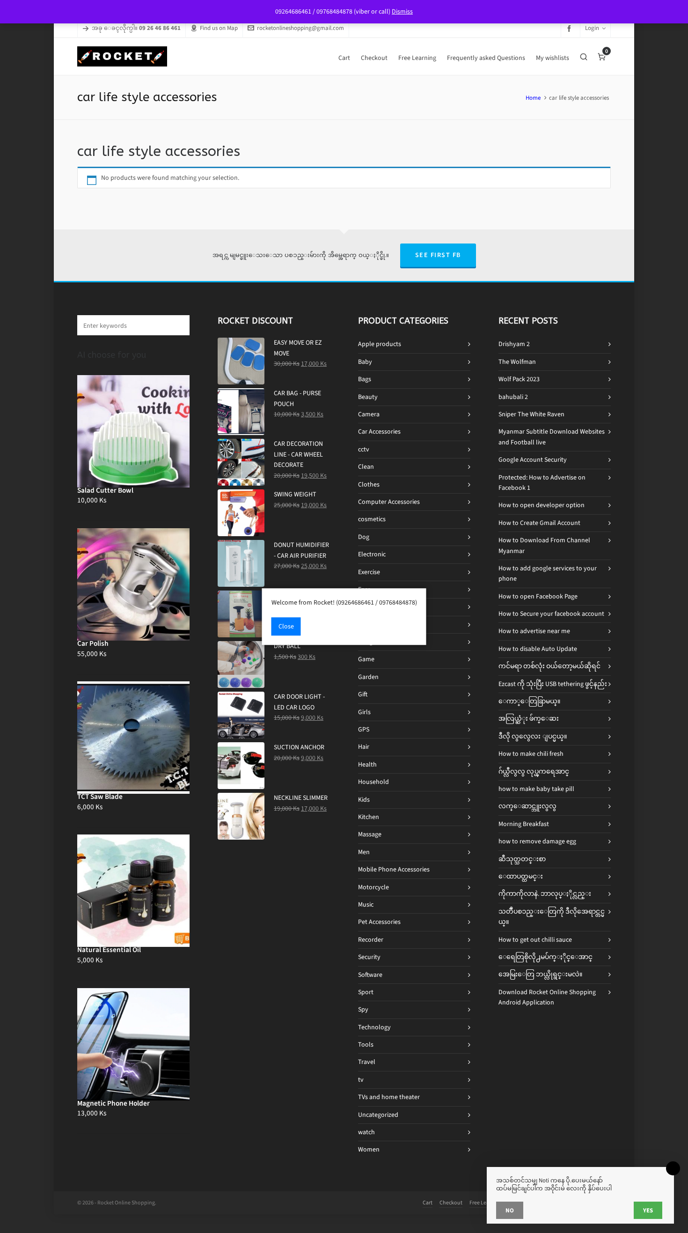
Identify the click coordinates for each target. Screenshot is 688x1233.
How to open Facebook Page (538, 596)
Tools (365, 1044)
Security (369, 956)
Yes (648, 1210)
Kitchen (368, 816)
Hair (363, 746)
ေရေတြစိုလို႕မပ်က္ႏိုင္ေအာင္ (545, 956)
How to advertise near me (534, 631)
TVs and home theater (389, 1097)
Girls (364, 712)
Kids (364, 799)
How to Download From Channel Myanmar (544, 545)
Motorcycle (373, 887)
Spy (363, 1009)
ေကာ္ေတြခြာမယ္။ (529, 701)
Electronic (372, 554)
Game (366, 659)
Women (369, 1149)
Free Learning (485, 1202)
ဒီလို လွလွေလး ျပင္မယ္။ (532, 736)
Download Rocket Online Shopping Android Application (547, 997)
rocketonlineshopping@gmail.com (300, 28)
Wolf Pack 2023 (519, 379)
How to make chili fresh (531, 753)
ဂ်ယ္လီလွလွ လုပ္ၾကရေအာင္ (533, 771)
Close (286, 626)
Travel (366, 1061)
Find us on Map (219, 28)
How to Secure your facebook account (551, 613)
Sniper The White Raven (531, 414)
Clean (366, 466)
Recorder (370, 939)
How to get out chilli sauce (535, 939)
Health (367, 764)
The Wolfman (517, 361)
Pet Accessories (379, 921)
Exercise (369, 572)
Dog (363, 536)
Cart (427, 1202)
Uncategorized (378, 1114)
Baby (365, 361)
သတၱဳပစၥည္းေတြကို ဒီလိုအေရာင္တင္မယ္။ (551, 916)
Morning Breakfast (523, 824)
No (509, 1210)
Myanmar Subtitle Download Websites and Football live (551, 436)
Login (592, 28)
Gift (362, 694)
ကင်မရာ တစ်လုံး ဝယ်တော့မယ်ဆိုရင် (549, 666)
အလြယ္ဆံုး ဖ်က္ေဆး (528, 718)
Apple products (379, 344)
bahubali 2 (513, 396)
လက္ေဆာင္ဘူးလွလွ (527, 806)
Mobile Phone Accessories (394, 869)
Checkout (450, 1202)
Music (365, 904)
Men (364, 852)
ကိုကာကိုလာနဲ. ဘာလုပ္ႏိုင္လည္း (544, 893)
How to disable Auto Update (537, 648)
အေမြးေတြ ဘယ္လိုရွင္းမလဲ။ (540, 974)
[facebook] (570, 28)
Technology (374, 1027)
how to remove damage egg (537, 841)
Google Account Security (532, 459)
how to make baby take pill (536, 788)
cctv (363, 449)
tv (361, 1079)
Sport (365, 992)
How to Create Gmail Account (539, 522)
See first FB (438, 255)
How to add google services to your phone (547, 573)
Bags (364, 379)
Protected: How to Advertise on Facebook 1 (542, 482)
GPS (363, 729)
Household (373, 781)
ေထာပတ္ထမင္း (520, 876)
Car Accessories (379, 431)
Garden (368, 676)
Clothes (369, 484)
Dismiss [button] (402, 11)
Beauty (368, 396)
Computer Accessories (389, 501)
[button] (178, 325)
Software (370, 974)
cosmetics (372, 519)
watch (366, 1132)
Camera (369, 414)
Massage (369, 834)
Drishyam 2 (514, 344)
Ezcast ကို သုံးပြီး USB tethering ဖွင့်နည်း (552, 683)
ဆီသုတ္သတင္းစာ (522, 859)
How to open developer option (541, 505)
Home (533, 98)
